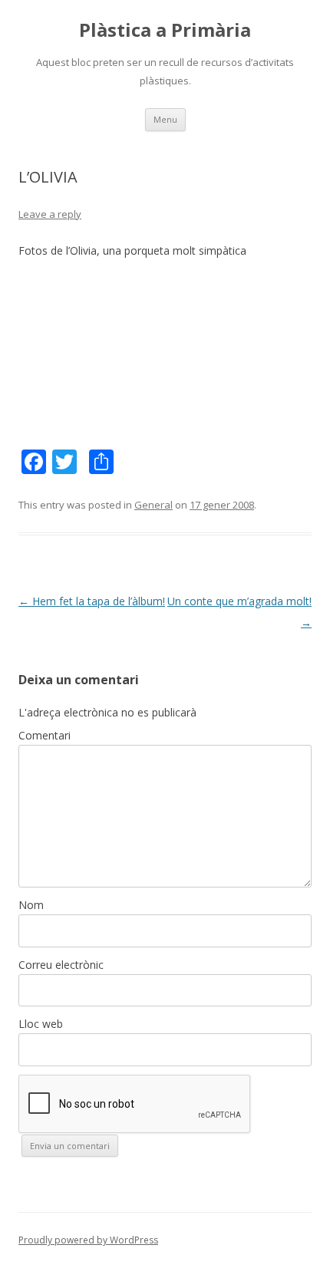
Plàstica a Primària (165, 30)
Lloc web (40, 1023)
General (153, 505)
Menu (165, 119)
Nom (31, 904)
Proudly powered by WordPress (88, 1240)
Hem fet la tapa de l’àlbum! (91, 601)
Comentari (44, 735)
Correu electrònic (61, 964)
